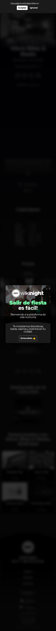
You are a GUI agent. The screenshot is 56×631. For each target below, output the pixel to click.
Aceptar (22, 8)
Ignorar (34, 8)
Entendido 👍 (28, 338)
